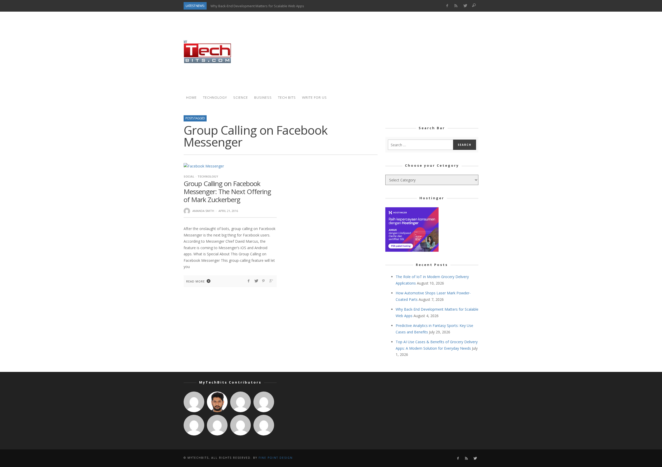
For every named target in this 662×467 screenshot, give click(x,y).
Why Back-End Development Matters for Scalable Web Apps (257, 5)
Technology (208, 176)
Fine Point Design (276, 458)
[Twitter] (465, 6)
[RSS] (456, 6)
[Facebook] (447, 6)
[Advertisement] (384, 52)
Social (189, 176)
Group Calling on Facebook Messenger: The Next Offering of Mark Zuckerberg (227, 191)
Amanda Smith (203, 211)
